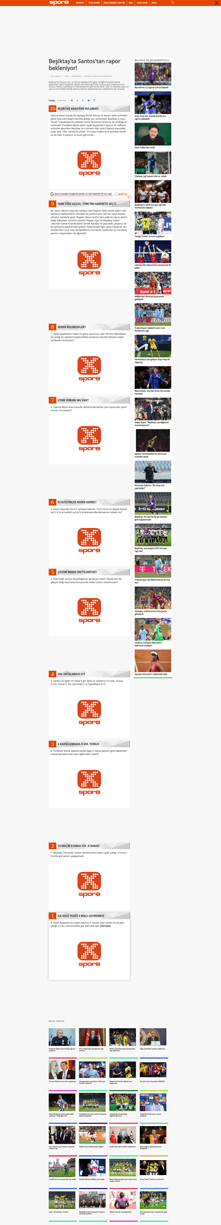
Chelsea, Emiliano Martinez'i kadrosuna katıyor (148, 644)
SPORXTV (80, 3)
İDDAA (154, 3)
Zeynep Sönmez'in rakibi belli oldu (151, 674)
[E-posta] (88, 100)
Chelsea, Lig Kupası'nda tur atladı (151, 176)
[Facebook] (71, 100)
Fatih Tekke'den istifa (145, 147)
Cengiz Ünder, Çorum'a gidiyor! (150, 236)
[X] (77, 100)
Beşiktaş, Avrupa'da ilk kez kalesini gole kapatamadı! (151, 518)
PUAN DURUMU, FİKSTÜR (114, 3)
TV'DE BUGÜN (94, 3)
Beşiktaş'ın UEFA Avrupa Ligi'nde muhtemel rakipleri (150, 206)
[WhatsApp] (83, 100)
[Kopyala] (94, 100)
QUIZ (131, 3)
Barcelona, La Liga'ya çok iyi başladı (151, 87)
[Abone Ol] (61, 100)
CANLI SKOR (142, 3)
